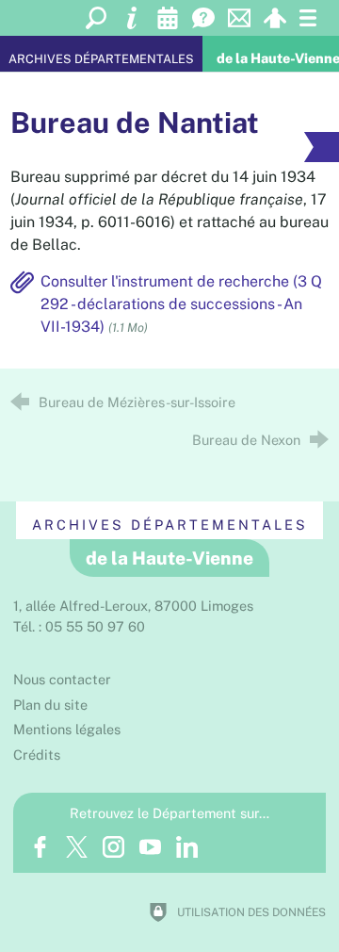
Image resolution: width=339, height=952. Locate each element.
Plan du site (50, 705)
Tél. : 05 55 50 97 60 (79, 626)
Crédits (36, 755)
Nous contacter (62, 679)
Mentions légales (67, 729)
